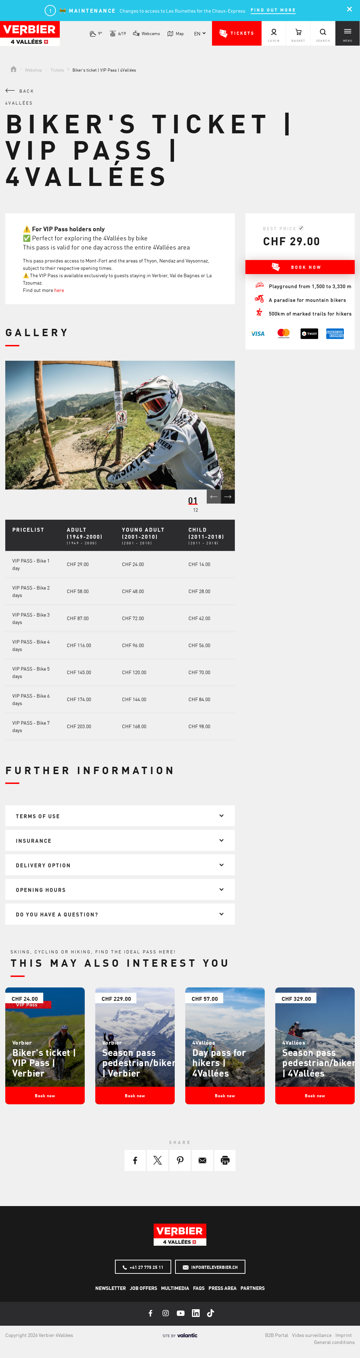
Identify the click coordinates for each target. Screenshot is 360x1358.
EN (197, 33)
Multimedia (175, 1287)
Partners (252, 1287)
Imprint (343, 1334)
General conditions (334, 1341)
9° (100, 33)
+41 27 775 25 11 (146, 1267)
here (59, 289)
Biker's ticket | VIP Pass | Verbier (44, 1062)
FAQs (199, 1287)
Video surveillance (312, 1334)
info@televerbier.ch (214, 1267)
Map (180, 33)
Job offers (143, 1287)
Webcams (151, 33)
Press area (222, 1287)
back (25, 91)
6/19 (122, 33)
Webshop (33, 70)
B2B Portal (276, 1334)
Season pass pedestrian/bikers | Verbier (141, 1062)
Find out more (273, 10)
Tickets (57, 70)
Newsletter (110, 1287)
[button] (237, 33)
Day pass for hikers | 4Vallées (219, 1062)
